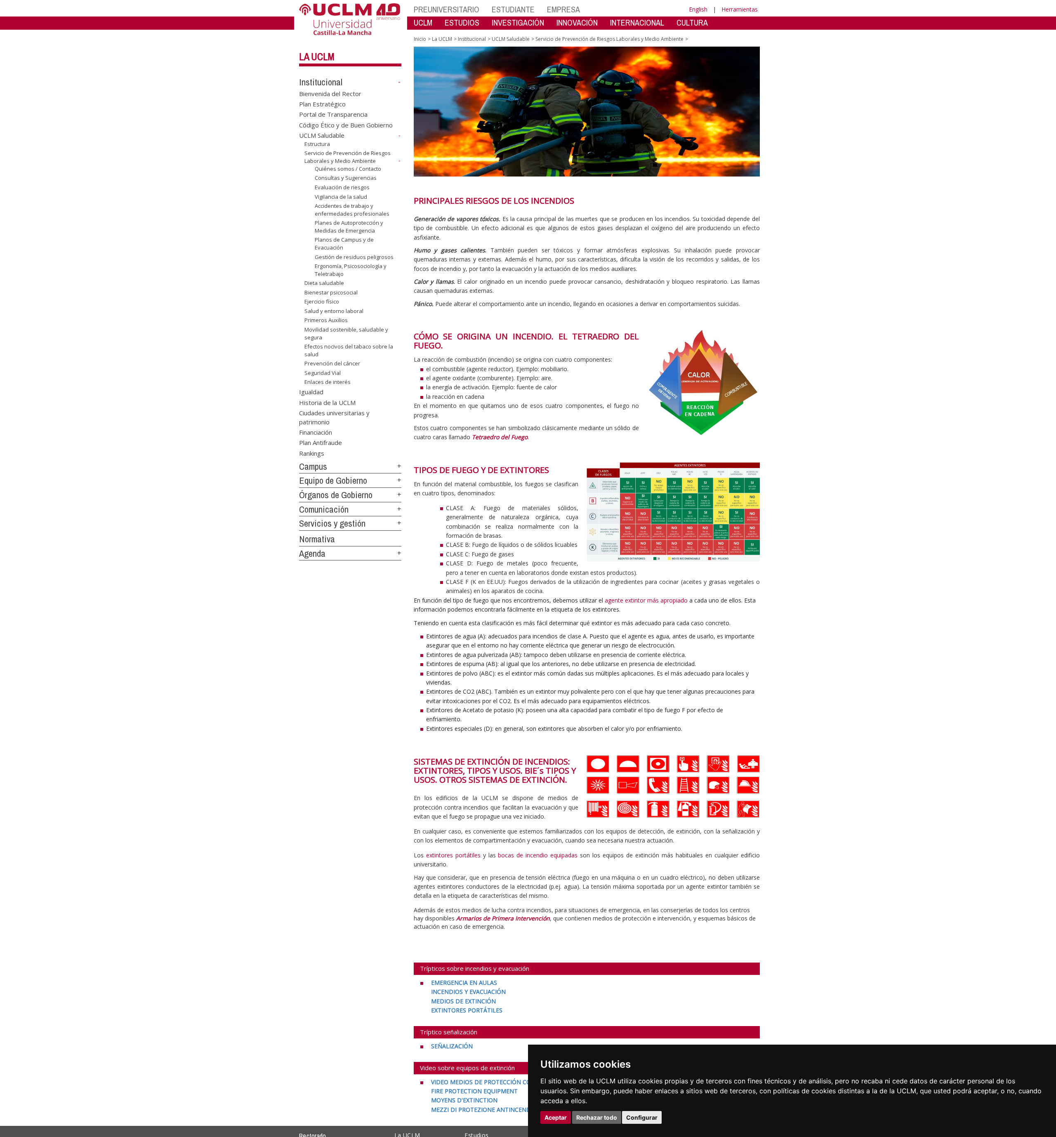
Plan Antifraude (320, 442)
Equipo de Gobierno (333, 480)
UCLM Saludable (321, 135)
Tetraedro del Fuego (500, 437)
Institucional (320, 82)
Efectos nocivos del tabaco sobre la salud (348, 350)
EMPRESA (563, 9)
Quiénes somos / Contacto (348, 168)
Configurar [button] (642, 1117)
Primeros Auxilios (326, 320)
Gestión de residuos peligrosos (354, 256)
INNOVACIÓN (577, 22)
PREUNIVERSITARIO (446, 9)
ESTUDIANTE (513, 9)
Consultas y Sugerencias (346, 177)
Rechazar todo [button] (596, 1117)
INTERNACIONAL (637, 22)
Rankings (311, 453)
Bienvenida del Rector (330, 93)
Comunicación (324, 509)
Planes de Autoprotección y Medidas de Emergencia (349, 226)
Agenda (312, 553)
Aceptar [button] (555, 1117)
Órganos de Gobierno (335, 495)
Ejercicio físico (321, 301)
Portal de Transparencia (333, 114)
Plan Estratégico (322, 104)
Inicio (420, 38)
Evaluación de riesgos (342, 187)
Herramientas (739, 9)
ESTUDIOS (462, 22)
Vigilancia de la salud (341, 196)
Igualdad (311, 392)
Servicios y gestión (332, 523)
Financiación (315, 432)
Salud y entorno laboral (333, 311)
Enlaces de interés (327, 382)
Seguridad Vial (322, 373)
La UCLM (317, 56)
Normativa (317, 539)
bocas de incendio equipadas (538, 855)
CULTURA (692, 22)
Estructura (317, 144)
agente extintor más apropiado (646, 600)
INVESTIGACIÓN (518, 22)
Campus (313, 466)
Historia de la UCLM (327, 402)
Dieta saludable (324, 283)
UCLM (423, 22)
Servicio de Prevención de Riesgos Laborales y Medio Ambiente (347, 157)
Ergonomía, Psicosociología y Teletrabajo (351, 269)
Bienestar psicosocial (331, 292)
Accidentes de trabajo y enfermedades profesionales (352, 209)
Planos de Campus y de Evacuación (344, 243)
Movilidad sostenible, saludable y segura (346, 333)
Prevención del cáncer (332, 363)
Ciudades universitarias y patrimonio (334, 417)
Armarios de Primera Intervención (503, 918)
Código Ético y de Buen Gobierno (346, 124)
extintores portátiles (453, 855)
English (698, 9)
